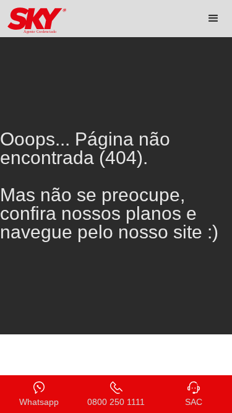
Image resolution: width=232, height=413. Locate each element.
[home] (34, 20)
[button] (213, 18)
